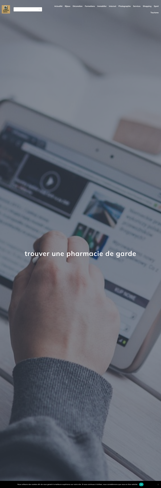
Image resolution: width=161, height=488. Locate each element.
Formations (90, 6)
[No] (158, 484)
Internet (112, 6)
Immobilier (102, 6)
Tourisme (155, 12)
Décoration (78, 6)
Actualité (58, 6)
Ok (141, 484)
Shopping (147, 6)
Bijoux (67, 6)
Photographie (124, 6)
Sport (156, 6)
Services (136, 6)
